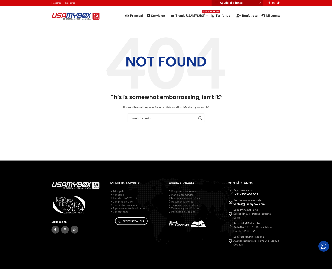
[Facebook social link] (269, 3)
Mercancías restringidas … (186, 198)
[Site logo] (75, 15)
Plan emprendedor (182, 194)
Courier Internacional (125, 205)
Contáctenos (120, 211)
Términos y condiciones (185, 208)
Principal (117, 191)
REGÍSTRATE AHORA (133, 221)
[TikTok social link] (278, 3)
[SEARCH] (200, 117)
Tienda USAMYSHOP (125, 198)
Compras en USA (122, 201)
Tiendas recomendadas (185, 205)
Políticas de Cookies (183, 211)
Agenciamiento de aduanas (128, 208)
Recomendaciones (182, 201)
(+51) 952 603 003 (245, 194)
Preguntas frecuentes (184, 191)
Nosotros (118, 194)
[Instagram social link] (273, 3)
